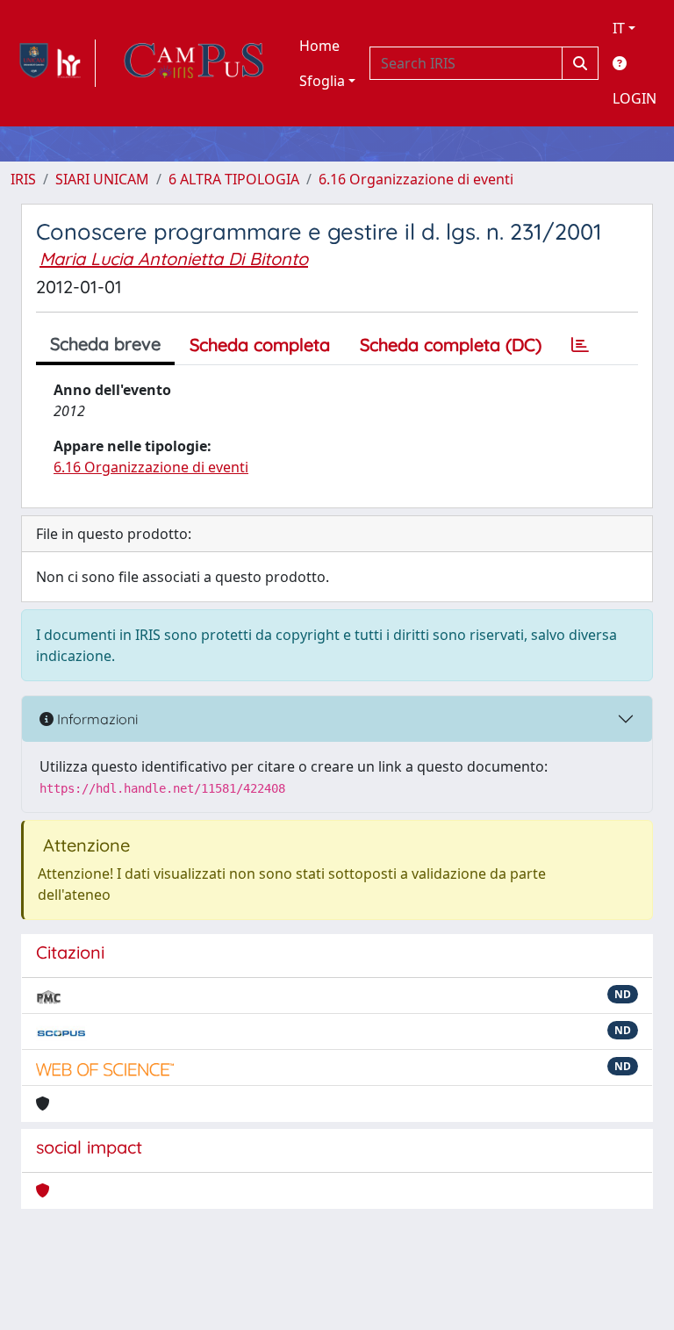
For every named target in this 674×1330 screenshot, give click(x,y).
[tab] (580, 345)
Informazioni (96, 719)
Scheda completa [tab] (260, 345)
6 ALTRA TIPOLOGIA (233, 179)
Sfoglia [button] (322, 80)
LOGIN (634, 98)
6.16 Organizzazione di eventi (416, 179)
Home (319, 45)
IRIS (23, 179)
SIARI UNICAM (102, 179)
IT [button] (619, 28)
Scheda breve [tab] (105, 344)
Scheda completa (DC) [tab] (450, 345)
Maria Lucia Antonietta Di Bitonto (173, 259)
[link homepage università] (194, 63)
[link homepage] (53, 63)
